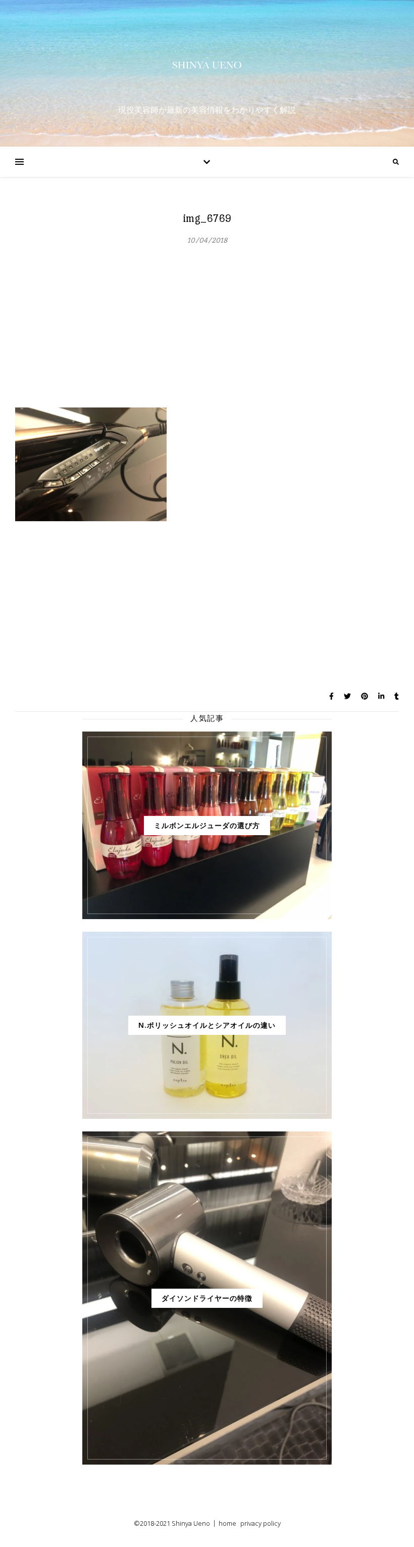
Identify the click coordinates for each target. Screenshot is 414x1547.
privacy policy (260, 1523)
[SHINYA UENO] (207, 65)
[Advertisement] (207, 331)
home (227, 1523)
